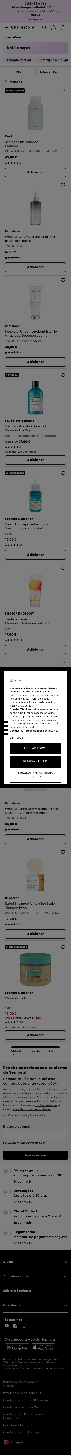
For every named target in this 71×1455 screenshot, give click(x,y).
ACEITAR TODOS (35, 748)
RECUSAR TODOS (35, 761)
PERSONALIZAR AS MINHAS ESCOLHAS (35, 775)
